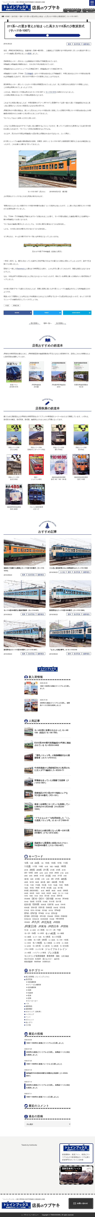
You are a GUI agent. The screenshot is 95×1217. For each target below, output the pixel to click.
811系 (43, 888)
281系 (66, 873)
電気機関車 (32, 982)
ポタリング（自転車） (34, 1011)
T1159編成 (29, 73)
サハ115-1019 (51, 92)
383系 (31, 879)
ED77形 (51, 910)
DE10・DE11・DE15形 (42, 898)
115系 (7, 305)
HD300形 (27, 922)
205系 (32, 869)
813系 (49, 887)
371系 (60, 875)
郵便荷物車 (37, 961)
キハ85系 (46, 936)
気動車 (30, 992)
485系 (64, 878)
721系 (44, 884)
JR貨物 (64, 926)
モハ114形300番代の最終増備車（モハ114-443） (22, 610)
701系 (61, 882)
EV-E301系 (27, 919)
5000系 (26, 893)
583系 (37, 882)
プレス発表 (53, 952)
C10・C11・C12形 (63, 893)
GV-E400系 (44, 919)
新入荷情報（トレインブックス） (38, 976)
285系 (25, 876)
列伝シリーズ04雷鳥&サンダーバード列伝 (36, 448)
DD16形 (53, 896)
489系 (26, 882)
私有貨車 (38, 959)
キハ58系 (60, 933)
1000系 (59, 891)
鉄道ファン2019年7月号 (14, 386)
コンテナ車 (39, 949)
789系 (37, 888)
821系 (42, 891)
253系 (51, 873)
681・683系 (52, 881)
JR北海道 (46, 922)
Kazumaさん (21, 268)
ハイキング (30, 1014)
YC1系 (26, 930)
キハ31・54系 (30, 933)
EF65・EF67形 (30, 913)
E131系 (51, 901)
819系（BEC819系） (31, 890)
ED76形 (44, 910)
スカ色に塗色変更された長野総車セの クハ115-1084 (68, 568)
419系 (47, 879)
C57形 (26, 896)
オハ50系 (40, 929)
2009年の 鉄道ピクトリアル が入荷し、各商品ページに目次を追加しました (55, 704)
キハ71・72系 (37, 937)
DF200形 (65, 898)
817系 (60, 887)
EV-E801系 (35, 919)
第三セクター (47, 958)
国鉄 (58, 956)
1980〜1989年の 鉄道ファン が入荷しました (42, 1097)
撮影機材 (29, 1008)
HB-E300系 (60, 918)
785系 (26, 888)
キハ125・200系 (40, 939)
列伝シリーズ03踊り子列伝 (58, 448)
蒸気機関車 (32, 987)
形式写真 (77, 44)
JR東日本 (16, 305)
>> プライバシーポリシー (30, 1215)
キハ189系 (65, 943)
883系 (48, 890)
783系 (66, 885)
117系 (34, 866)
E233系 (36, 904)
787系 (32, 888)
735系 (61, 885)
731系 (50, 885)
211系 (46, 869)
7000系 (38, 893)
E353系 (26, 907)
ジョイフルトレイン (56, 949)
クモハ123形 (28, 949)
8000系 (49, 893)
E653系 (49, 907)
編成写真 (56, 959)
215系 (58, 869)
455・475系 (55, 879)
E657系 (56, 907)
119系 (41, 866)
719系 (37, 885)
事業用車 (50, 955)
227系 (41, 873)
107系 (59, 863)
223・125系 (28, 872)
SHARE (17, 312)
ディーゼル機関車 (34, 984)
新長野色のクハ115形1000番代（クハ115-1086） (67, 610)
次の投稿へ (60, 323)
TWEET (46, 312)
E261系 (57, 904)
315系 (54, 876)
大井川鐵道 (65, 956)
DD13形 (46, 896)
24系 (37, 862)
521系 (32, 882)
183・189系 (54, 866)
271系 (61, 873)
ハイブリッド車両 (39, 952)
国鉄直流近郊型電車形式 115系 (81, 478)
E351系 (63, 904)
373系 (65, 876)
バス (27, 1003)
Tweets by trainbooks (29, 1145)
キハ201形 (27, 946)
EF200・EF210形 (31, 916)
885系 (53, 891)
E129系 (45, 901)
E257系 (50, 904)
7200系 (43, 893)
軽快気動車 (28, 961)
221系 (63, 870)
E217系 (58, 901)
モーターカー (33, 1000)
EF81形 (54, 913)
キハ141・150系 (62, 940)
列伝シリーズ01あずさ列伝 (14, 478)
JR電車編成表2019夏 (36, 386)
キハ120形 (28, 940)
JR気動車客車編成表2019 (59, 386)
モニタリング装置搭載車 (34, 955)
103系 (47, 863)
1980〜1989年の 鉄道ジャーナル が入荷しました (44, 1064)
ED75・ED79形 (35, 910)
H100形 (52, 919)
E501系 (34, 907)
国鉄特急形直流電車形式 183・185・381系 (58, 478)
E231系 (27, 904)
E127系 (38, 901)
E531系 (41, 907)
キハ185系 (48, 942)
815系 (54, 888)
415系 (37, 878)
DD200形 (27, 898)
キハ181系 (27, 943)
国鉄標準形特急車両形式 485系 (14, 508)
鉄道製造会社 (46, 961)
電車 (69, 44)
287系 (30, 876)
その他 (62, 572)
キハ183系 (37, 942)
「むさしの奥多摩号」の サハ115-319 (63, 649)
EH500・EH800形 (61, 916)
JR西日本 (53, 926)
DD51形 (59, 895)
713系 (32, 885)
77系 (42, 863)
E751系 (26, 910)
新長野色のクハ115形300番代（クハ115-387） (21, 649)
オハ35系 (33, 930)
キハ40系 (50, 933)
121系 (46, 866)
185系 (63, 866)
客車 (29, 995)
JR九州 (35, 922)
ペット (28, 1017)
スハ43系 (27, 952)
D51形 (41, 896)
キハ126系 (51, 940)
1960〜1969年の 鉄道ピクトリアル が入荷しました (45, 1043)
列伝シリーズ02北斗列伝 (81, 448)
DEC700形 (58, 899)
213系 (52, 870)
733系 (55, 885)
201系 (26, 870)
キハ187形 (57, 943)
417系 (42, 879)
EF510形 (43, 916)
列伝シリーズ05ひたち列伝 (14, 448)
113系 (65, 863)
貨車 (29, 998)
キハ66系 (27, 936)
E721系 (62, 907)
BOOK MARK (81, 313)
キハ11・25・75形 (53, 930)
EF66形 (41, 913)
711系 (26, 885)
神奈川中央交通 (28, 959)
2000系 (65, 890)
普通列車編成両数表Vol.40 (81, 386)
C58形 (31, 896)
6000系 (32, 893)
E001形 (26, 901)
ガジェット (30, 1019)
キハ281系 (45, 946)
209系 (39, 869)
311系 (42, 875)
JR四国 (56, 922)
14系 (31, 863)
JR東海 (42, 926)
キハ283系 (54, 946)
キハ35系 (40, 933)
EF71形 (48, 913)
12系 (26, 862)
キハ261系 (36, 945)
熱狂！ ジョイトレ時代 (36, 478)
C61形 (36, 896)
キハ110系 (56, 936)
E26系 (32, 901)
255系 (57, 873)
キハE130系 (64, 946)
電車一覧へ (47, 323)
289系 (36, 875)
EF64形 (57, 910)
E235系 (43, 904)
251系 (46, 873)
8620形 (54, 893)
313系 (48, 875)
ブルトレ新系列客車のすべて (36, 508)
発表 (29, 53)
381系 (26, 879)
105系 (53, 863)
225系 (36, 873)
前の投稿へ (35, 323)
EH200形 (50, 916)
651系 (43, 882)
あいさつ (29, 1022)
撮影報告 (86, 44)
